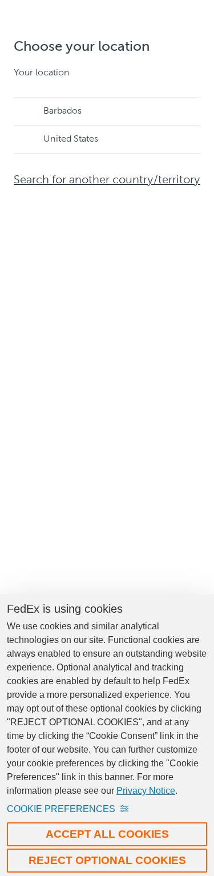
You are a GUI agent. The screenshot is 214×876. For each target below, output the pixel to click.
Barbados (62, 111)
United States (70, 139)
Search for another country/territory (107, 180)
